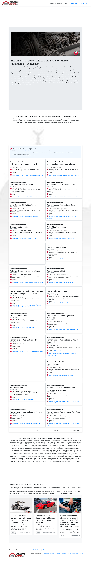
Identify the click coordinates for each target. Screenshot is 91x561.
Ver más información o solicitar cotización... (21, 155)
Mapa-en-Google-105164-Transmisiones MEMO (61, 282)
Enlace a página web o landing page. (25, 150)
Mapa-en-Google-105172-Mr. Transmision (22, 399)
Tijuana (39, 550)
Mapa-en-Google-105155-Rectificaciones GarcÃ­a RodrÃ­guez (64, 175)
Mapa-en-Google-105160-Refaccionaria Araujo (24, 238)
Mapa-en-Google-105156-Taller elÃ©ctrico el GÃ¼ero (26, 196)
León (43, 550)
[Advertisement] (45, 17)
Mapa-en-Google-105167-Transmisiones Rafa (23, 327)
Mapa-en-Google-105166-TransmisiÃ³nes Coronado (62, 303)
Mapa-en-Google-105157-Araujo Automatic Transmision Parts (65, 196)
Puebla (30, 550)
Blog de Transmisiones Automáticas (59, 3)
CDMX (34, 550)
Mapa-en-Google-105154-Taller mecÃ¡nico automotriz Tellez (27, 175)
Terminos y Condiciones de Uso (75, 553)
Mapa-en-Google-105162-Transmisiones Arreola (61, 259)
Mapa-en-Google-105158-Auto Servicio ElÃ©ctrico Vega (26, 216)
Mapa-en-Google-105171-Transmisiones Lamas (61, 375)
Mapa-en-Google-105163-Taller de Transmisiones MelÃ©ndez (28, 282)
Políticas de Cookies (61, 553)
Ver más (13, 532)
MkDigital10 (35, 555)
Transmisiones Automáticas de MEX (79, 3)
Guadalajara (25, 550)
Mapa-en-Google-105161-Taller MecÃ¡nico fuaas (61, 238)
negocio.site (57, 350)
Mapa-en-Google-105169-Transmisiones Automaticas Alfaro (27, 351)
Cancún (47, 550)
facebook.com (21, 193)
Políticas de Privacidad (49, 553)
